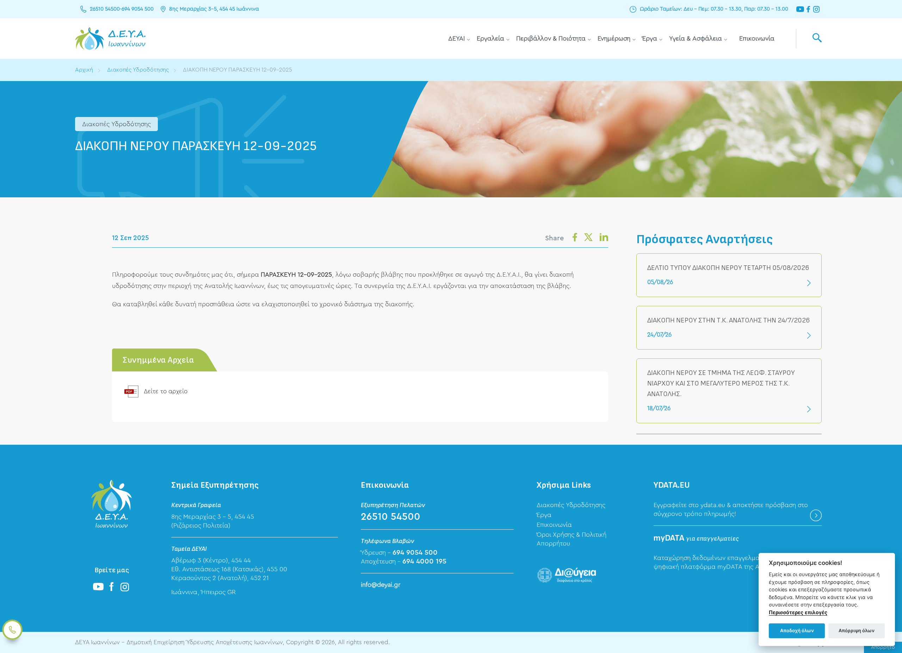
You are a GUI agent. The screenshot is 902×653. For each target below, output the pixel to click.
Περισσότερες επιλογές (798, 612)
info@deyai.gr (380, 584)
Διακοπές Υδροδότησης (138, 70)
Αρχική (84, 70)
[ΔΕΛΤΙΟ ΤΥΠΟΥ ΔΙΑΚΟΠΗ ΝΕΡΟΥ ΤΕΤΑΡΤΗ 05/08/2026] (729, 275)
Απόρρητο (883, 647)
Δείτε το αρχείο (165, 391)
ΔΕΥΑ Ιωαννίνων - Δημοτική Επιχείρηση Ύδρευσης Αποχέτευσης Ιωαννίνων (110, 38)
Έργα (649, 38)
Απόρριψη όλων (857, 630)
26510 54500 (105, 9)
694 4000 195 (424, 561)
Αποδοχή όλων (797, 630)
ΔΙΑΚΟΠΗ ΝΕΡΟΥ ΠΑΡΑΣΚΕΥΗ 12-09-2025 (237, 70)
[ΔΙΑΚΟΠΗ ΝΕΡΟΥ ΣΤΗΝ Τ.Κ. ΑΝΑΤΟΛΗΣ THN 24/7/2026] (729, 327)
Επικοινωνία (756, 38)
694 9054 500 (138, 9)
